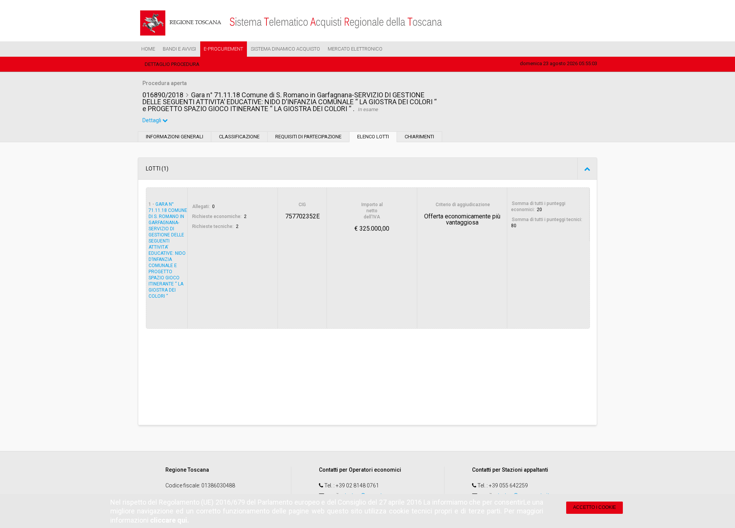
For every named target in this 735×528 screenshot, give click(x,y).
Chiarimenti (419, 136)
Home (148, 49)
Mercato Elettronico (355, 49)
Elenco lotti (373, 136)
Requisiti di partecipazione (308, 136)
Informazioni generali (174, 136)
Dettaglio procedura (172, 64)
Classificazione (239, 136)
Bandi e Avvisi (179, 49)
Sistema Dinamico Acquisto (285, 49)
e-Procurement (223, 49)
